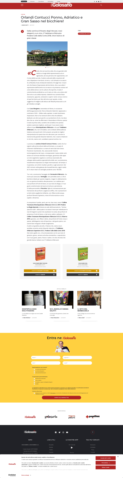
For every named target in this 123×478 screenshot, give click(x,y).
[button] (66, 55)
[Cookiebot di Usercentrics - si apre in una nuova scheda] (12, 475)
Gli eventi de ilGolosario (41, 372)
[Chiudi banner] (117, 456)
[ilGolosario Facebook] (94, 1)
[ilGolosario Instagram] (100, 1)
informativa (52, 393)
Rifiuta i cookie (105, 467)
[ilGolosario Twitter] (96, 1)
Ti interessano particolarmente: (40, 376)
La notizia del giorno (40, 371)
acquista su (40, 270)
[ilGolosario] (61, 4)
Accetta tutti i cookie (106, 458)
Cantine (23, 14)
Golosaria (32, 1)
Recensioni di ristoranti (40, 378)
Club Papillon (50, 1)
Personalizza (105, 462)
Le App (58, 1)
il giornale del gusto (84, 33)
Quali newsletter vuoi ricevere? (39, 367)
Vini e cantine (38, 380)
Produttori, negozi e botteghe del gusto (44, 382)
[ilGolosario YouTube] (98, 1)
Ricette (37, 383)
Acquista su (40, 274)
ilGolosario (24, 1)
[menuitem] (51, 445)
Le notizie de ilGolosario (41, 369)
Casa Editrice (41, 1)
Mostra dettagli (25, 475)
